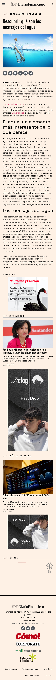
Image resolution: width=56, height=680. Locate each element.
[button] (3, 4)
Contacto (48, 675)
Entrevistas (13, 315)
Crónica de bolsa (17, 455)
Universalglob (18, 113)
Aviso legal (48, 669)
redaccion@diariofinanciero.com (28, 623)
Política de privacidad (30, 669)
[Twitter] (28, 628)
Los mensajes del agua (13, 104)
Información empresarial (25, 13)
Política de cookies (32, 675)
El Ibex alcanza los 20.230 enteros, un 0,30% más (26, 497)
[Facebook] (23, 628)
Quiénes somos (11, 669)
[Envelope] (33, 628)
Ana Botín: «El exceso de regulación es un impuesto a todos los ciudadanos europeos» (25, 351)
